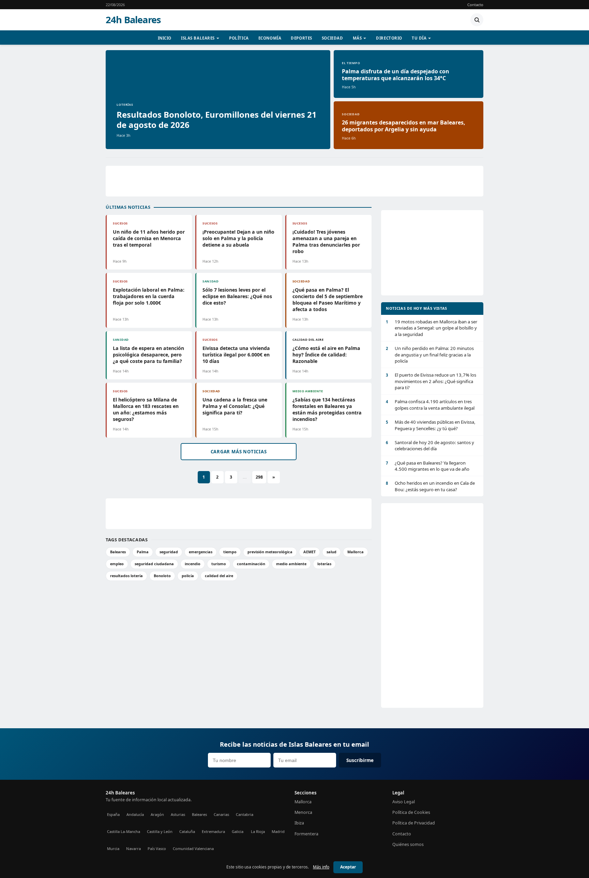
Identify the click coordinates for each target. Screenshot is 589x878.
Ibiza (299, 823)
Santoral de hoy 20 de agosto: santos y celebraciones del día (430, 445)
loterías (324, 563)
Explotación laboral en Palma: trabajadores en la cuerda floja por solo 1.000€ (148, 296)
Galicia (237, 831)
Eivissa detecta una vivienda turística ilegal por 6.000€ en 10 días (236, 354)
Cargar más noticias (239, 452)
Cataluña (187, 831)
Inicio (164, 38)
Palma (143, 551)
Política (239, 38)
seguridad (169, 551)
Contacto (475, 4)
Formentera (306, 834)
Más (357, 38)
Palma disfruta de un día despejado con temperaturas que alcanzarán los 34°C (395, 75)
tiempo (230, 551)
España (113, 814)
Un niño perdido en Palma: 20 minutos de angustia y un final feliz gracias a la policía (430, 354)
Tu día (419, 38)
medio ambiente (291, 563)
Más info (321, 867)
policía (188, 575)
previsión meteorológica (269, 551)
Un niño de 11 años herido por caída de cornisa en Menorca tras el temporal (149, 238)
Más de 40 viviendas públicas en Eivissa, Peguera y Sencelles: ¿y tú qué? (430, 425)
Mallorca (355, 551)
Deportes (301, 38)
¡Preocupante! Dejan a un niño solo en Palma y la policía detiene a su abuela (238, 238)
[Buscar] (476, 19)
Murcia (113, 848)
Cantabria (244, 814)
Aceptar (348, 867)
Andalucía (135, 814)
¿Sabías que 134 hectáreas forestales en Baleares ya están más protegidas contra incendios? (327, 409)
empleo (117, 563)
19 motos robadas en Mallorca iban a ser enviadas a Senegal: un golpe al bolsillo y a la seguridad (431, 328)
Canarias (221, 814)
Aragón (157, 814)
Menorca (303, 812)
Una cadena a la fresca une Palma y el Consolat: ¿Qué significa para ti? (234, 406)
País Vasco (157, 848)
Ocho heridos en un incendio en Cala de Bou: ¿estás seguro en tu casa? (430, 486)
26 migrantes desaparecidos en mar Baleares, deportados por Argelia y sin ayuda (403, 126)
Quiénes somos (408, 844)
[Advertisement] (294, 181)
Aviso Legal (403, 802)
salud (331, 551)
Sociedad (332, 38)
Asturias (178, 814)
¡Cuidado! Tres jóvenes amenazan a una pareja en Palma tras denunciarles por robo (326, 241)
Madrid (278, 831)
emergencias (200, 551)
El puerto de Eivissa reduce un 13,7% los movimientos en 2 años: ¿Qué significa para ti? (431, 381)
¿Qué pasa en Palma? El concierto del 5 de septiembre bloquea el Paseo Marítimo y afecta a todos (327, 299)
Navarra (133, 848)
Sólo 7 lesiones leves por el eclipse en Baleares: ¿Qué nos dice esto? (237, 296)
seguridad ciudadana (154, 563)
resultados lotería (126, 575)
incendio (192, 563)
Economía (270, 38)
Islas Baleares (198, 38)
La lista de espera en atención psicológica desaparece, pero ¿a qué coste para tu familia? (148, 354)
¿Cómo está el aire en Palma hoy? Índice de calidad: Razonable (326, 354)
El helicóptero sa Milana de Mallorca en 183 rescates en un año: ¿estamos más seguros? (146, 409)
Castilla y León (159, 831)
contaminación (251, 563)
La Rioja (258, 831)
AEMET (309, 551)
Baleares (118, 551)
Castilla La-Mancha (123, 831)
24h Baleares (133, 20)
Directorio (389, 38)
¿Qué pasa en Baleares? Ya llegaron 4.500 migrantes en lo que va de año (427, 466)
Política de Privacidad (413, 823)
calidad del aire (219, 575)
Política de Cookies (411, 812)
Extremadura (213, 831)
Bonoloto (162, 575)
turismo (218, 563)
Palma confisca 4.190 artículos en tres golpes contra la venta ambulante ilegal (430, 404)
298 (259, 477)
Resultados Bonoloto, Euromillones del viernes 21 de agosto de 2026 (217, 119)
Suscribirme (360, 760)
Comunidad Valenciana (193, 848)
